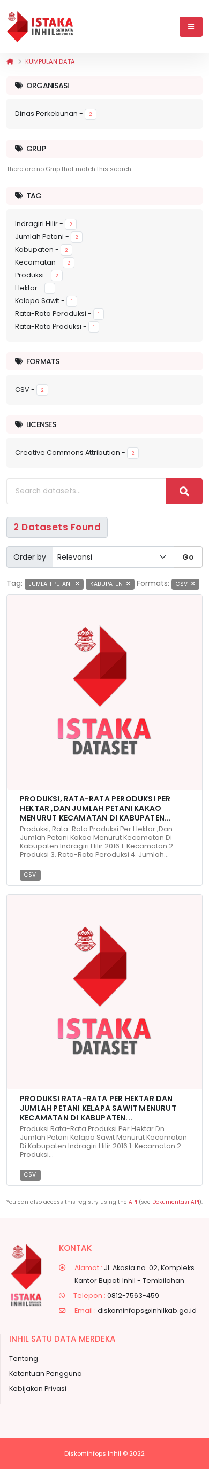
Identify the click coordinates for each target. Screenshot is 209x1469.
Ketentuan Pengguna (45, 1373)
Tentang (23, 1358)
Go (188, 557)
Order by (29, 557)
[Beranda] (9, 61)
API (133, 1202)
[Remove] (77, 584)
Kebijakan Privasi (37, 1388)
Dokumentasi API (175, 1202)
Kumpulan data (50, 61)
